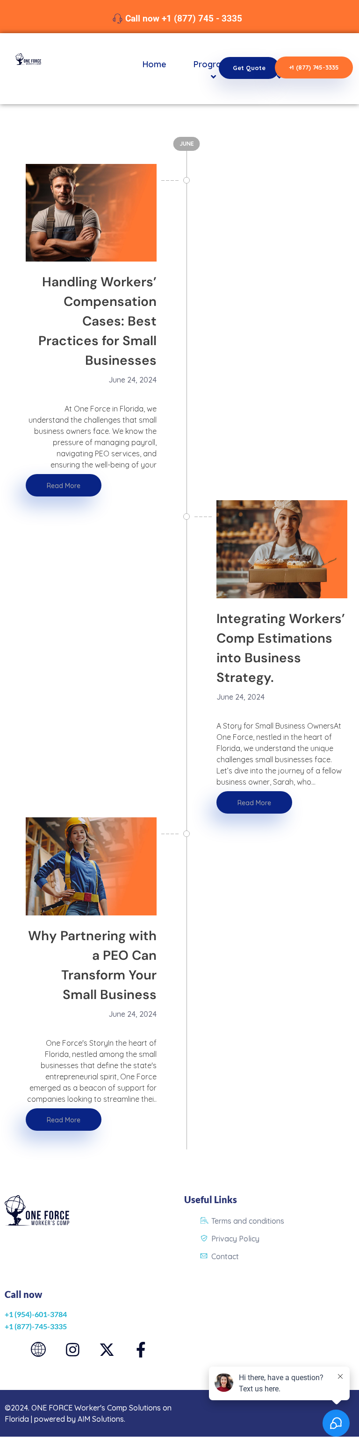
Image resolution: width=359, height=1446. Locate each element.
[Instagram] (72, 1349)
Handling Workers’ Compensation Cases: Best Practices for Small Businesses (97, 321)
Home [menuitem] (154, 64)
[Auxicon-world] (38, 1349)
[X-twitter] (107, 1349)
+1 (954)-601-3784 (36, 1314)
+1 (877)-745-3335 (36, 1326)
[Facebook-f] (141, 1349)
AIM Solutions (101, 1419)
